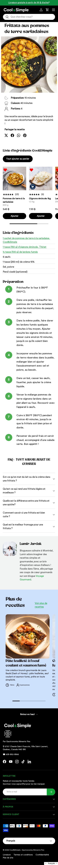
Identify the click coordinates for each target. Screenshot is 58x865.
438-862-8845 (12, 754)
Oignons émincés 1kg (40, 198)
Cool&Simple (15, 850)
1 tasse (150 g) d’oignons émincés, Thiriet (24, 247)
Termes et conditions (23, 855)
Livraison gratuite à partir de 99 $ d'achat (28, 3)
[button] (47, 10)
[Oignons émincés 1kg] (40, 178)
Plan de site (8, 858)
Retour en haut (27, 714)
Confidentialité (42, 855)
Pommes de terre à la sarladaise (14, 200)
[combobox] (29, 17)
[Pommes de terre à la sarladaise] (14, 178)
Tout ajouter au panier (17, 159)
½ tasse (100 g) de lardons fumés (20, 252)
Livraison (7, 855)
